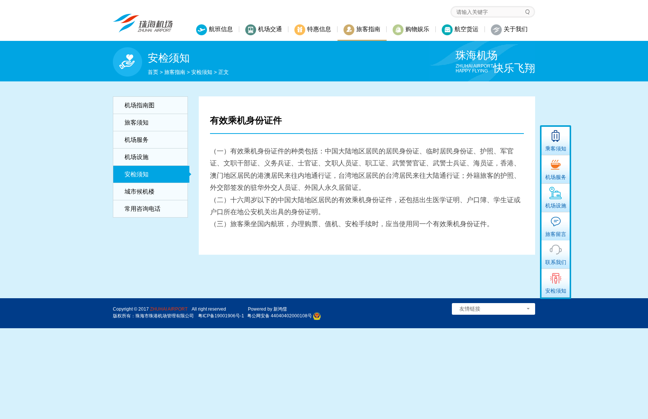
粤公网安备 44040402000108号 (279, 315)
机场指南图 (139, 105)
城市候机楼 (139, 191)
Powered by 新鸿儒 (267, 309)
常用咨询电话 (142, 209)
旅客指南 (174, 72)
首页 (153, 72)
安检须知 (201, 72)
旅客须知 (136, 122)
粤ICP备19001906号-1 (221, 315)
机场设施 (136, 157)
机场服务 (136, 140)
